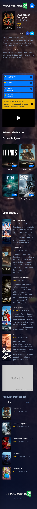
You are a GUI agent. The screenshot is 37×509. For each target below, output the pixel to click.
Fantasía (15, 50)
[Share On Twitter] (32, 33)
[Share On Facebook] (28, 33)
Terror (10, 50)
